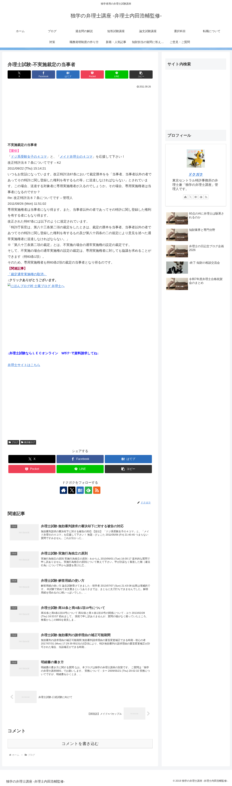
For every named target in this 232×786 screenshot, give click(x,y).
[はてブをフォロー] (80, 490)
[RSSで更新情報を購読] (96, 490)
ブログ (15, 442)
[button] (141, 74)
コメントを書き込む (80, 743)
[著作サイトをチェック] (63, 490)
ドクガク (195, 174)
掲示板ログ (29, 442)
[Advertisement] (80, 116)
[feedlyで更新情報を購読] (88, 490)
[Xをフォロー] (71, 490)
